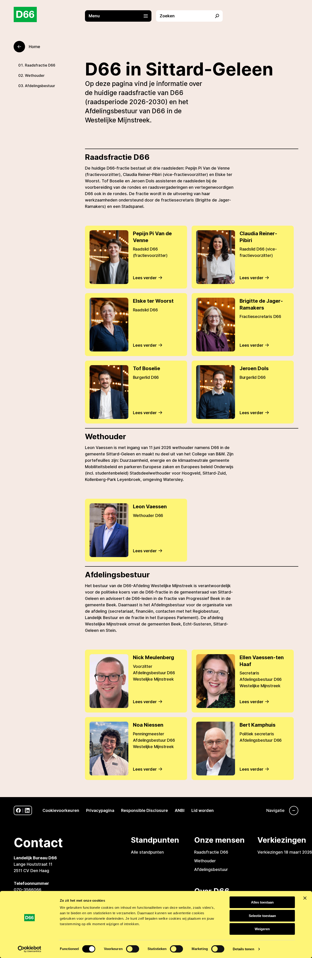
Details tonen (243, 949)
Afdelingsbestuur (40, 85)
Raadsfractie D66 (40, 65)
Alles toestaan (262, 902)
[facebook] (18, 810)
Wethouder (35, 75)
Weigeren (262, 929)
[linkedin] (27, 810)
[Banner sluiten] (305, 898)
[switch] (132, 949)
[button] (120, 16)
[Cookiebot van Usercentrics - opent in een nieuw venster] (30, 949)
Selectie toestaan (262, 916)
